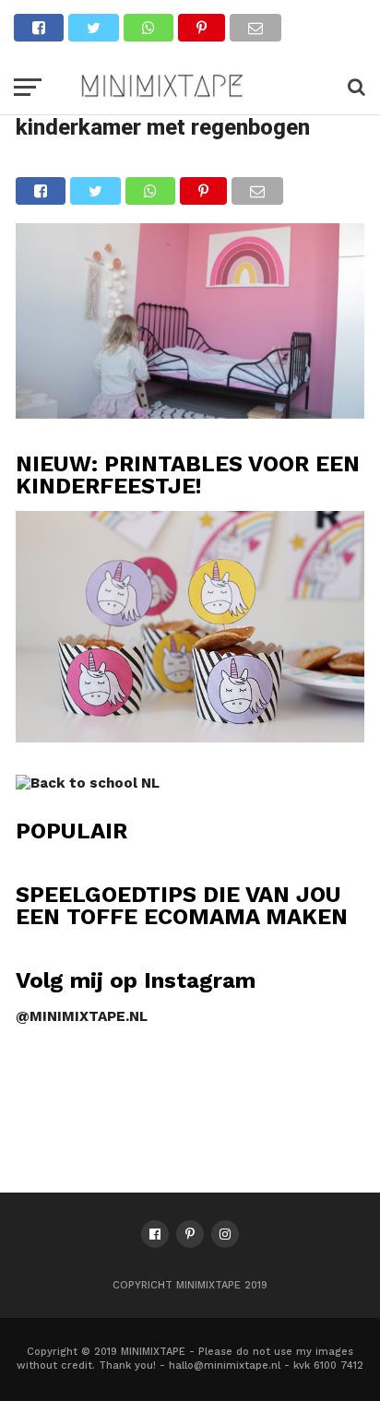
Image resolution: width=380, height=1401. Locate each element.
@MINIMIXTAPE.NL (82, 1016)
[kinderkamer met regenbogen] (190, 412)
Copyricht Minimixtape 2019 (190, 1285)
